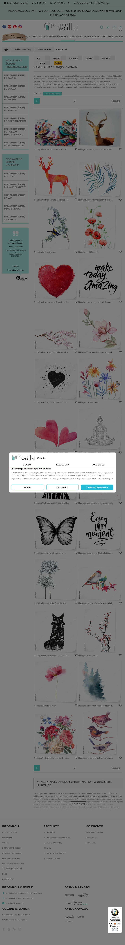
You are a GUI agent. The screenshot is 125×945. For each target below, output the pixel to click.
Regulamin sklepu (11, 858)
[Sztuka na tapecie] (15, 37)
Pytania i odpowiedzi (12, 853)
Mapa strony (8, 879)
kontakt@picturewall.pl (17, 3)
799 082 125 (59, 3)
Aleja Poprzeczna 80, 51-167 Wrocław (91, 3)
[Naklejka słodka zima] (100, 630)
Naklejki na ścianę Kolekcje (14, 162)
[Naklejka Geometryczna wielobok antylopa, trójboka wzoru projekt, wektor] (100, 128)
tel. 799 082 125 (26, 898)
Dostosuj (61, 487)
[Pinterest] (15, 26)
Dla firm (115, 36)
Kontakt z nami (9, 832)
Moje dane (91, 843)
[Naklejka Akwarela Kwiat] (56, 682)
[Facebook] (4, 26)
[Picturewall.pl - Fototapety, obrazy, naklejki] (61, 27)
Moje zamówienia (94, 832)
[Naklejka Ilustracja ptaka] (56, 227)
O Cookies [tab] (98, 464)
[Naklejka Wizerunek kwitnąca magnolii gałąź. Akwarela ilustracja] (100, 328)
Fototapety (33, 36)
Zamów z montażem (12, 869)
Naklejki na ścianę (68, 36)
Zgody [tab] (27, 464)
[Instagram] (20, 26)
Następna (116, 101)
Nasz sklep (7, 837)
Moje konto (94, 826)
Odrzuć (28, 487)
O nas (5, 843)
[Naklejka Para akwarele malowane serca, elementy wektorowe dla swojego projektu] (56, 435)
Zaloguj (107, 27)
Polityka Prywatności (13, 863)
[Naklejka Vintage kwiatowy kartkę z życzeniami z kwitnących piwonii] (56, 734)
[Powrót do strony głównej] (6, 49)
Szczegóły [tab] (62, 464)
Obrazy (78, 36)
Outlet (99, 36)
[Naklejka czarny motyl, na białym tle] (56, 529)
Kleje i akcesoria (52, 858)
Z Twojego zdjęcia (89, 36)
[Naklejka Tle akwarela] (100, 379)
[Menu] (120, 908)
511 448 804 (40, 3)
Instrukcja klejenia (11, 848)
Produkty (107, 36)
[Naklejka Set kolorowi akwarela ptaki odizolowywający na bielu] (100, 733)
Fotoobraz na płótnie (55, 853)
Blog (121, 36)
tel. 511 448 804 (12, 898)
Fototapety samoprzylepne (49, 36)
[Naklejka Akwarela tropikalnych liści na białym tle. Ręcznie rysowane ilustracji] (100, 179)
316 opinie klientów (15, 270)
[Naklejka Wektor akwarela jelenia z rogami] (56, 176)
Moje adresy (92, 837)
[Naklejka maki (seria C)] (100, 227)
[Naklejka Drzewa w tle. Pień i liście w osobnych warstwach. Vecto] (56, 579)
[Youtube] (9, 26)
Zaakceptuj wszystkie (97, 487)
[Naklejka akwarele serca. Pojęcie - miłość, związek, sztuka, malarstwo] (56, 280)
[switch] (115, 929)
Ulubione (114, 27)
